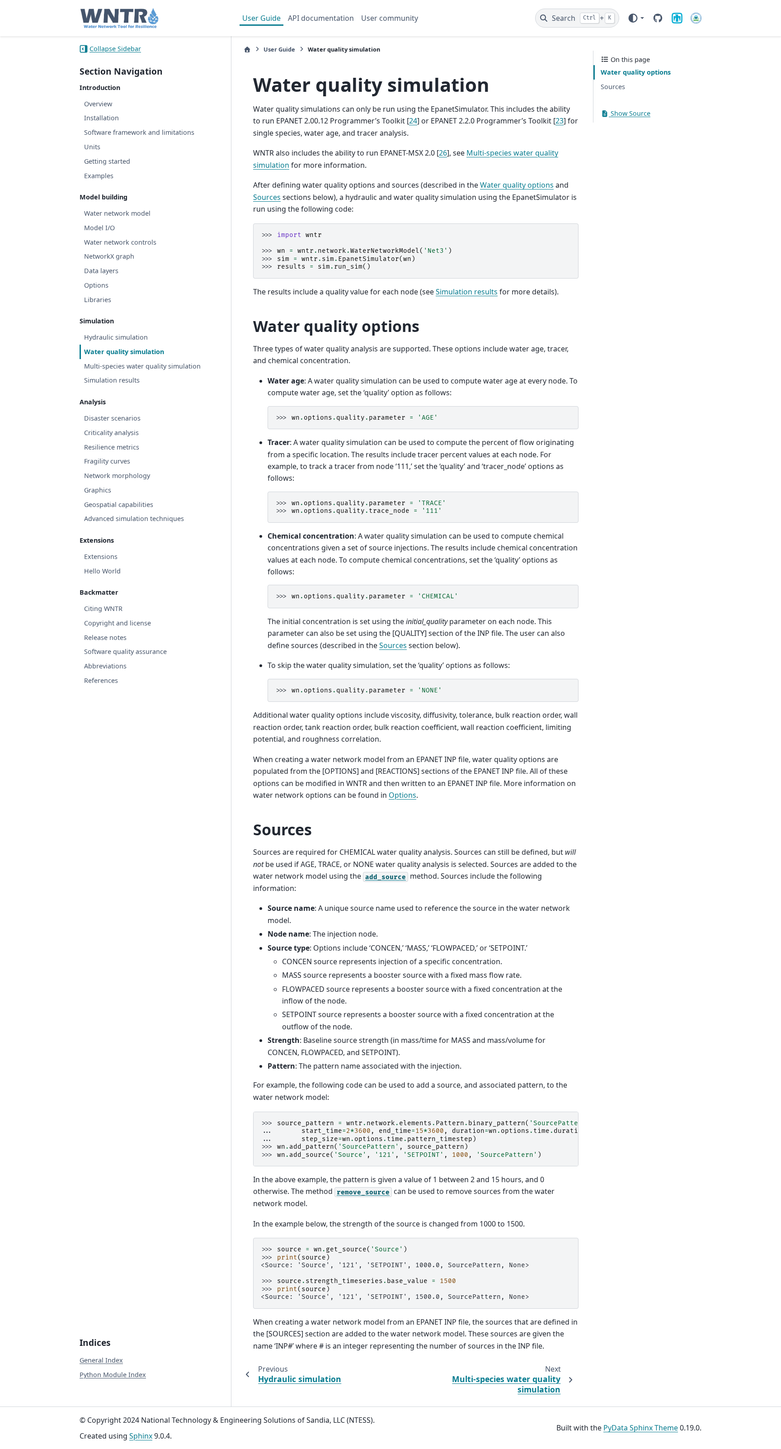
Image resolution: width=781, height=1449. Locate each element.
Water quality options (636, 72)
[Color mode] (635, 18)
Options (96, 285)
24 (413, 121)
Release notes (105, 637)
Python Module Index (113, 1374)
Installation (101, 118)
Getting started (107, 161)
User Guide (261, 18)
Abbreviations (105, 666)
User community (389, 18)
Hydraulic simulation (116, 337)
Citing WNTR (103, 608)
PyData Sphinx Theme (640, 1428)
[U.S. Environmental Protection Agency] (696, 18)
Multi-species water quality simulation (142, 366)
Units (92, 146)
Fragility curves (107, 461)
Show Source (629, 113)
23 (559, 121)
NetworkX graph (109, 256)
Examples (98, 175)
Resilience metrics (111, 447)
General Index (101, 1360)
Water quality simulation (124, 351)
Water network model (117, 213)
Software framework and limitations (139, 132)
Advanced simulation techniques (134, 518)
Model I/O (99, 227)
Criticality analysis (111, 432)
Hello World (102, 571)
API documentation (321, 18)
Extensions (101, 556)
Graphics (97, 490)
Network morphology (117, 475)
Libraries (97, 299)
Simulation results (112, 380)
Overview (98, 103)
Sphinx (140, 1436)
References (101, 680)
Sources (613, 86)
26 (443, 153)
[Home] (247, 49)
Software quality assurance (125, 651)
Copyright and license (117, 623)
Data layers (101, 270)
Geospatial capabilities (118, 504)
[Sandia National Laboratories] (677, 18)
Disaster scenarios (112, 418)
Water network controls (120, 242)
